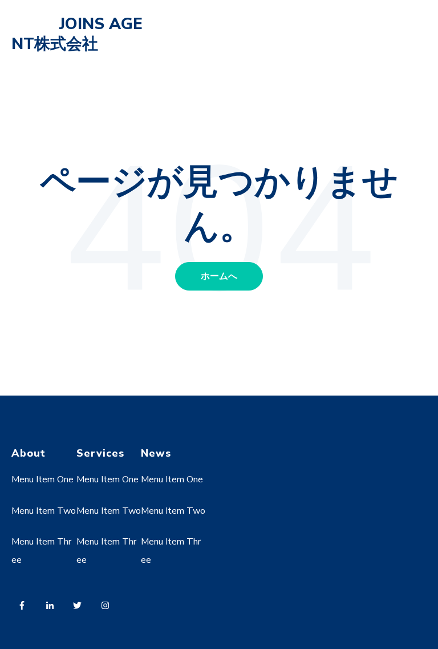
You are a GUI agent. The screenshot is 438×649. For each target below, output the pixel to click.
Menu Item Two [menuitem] (43, 511)
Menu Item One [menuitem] (42, 479)
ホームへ (219, 276)
